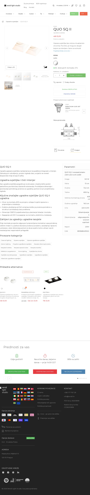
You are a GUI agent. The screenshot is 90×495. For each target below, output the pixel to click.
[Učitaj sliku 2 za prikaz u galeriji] (18, 76)
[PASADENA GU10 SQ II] (31, 280)
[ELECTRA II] (53, 280)
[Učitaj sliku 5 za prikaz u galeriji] (45, 76)
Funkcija (62, 14)
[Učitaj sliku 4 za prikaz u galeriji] (36, 76)
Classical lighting (6, 240)
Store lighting (22, 251)
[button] (53, 5)
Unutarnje (9, 14)
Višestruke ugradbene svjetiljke (10, 258)
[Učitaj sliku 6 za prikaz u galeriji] (8, 85)
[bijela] (23, 288)
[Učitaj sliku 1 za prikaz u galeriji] (8, 76)
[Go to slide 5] (83, 378)
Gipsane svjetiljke (12, 21)
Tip (41, 14)
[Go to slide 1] (77, 378)
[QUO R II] (10, 280)
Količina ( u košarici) (60, 71)
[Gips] (1, 288)
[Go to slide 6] (84, 378)
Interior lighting (5, 244)
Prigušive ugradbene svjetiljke (22, 244)
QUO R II (2, 292)
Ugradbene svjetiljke (26, 255)
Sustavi (31, 14)
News (73, 13)
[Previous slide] (7, 48)
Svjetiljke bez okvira (35, 251)
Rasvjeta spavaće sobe (21, 247)
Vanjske (20, 14)
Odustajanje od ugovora (46, 403)
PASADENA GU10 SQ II (28, 292)
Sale (82, 13)
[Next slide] (46, 48)
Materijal (51, 14)
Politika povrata (43, 399)
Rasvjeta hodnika (6, 247)
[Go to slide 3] (80, 378)
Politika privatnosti (44, 406)
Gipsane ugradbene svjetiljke (36, 240)
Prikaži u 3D (11, 67)
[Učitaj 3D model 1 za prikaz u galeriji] (18, 85)
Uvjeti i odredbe (43, 396)
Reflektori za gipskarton (8, 251)
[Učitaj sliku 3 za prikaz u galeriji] (27, 76)
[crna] (44, 288)
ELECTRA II (46, 292)
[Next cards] (9, 378)
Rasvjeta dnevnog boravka (42, 244)
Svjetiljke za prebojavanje (9, 255)
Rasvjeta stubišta (36, 247)
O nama (40, 392)
